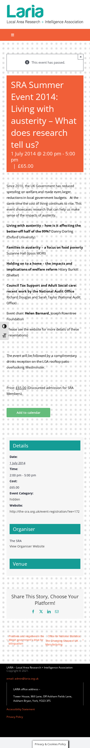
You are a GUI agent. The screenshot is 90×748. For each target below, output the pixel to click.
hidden (15, 499)
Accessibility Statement (21, 709)
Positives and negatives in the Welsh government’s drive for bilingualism (26, 639)
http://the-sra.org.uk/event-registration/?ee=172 (45, 511)
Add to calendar (28, 412)
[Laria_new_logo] (45, 6)
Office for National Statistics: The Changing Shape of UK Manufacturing (63, 640)
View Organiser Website (27, 546)
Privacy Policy (15, 717)
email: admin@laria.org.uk (22, 678)
